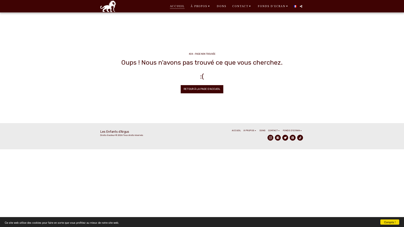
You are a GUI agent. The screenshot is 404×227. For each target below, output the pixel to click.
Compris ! (390, 222)
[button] (200, 6)
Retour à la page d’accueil (202, 88)
